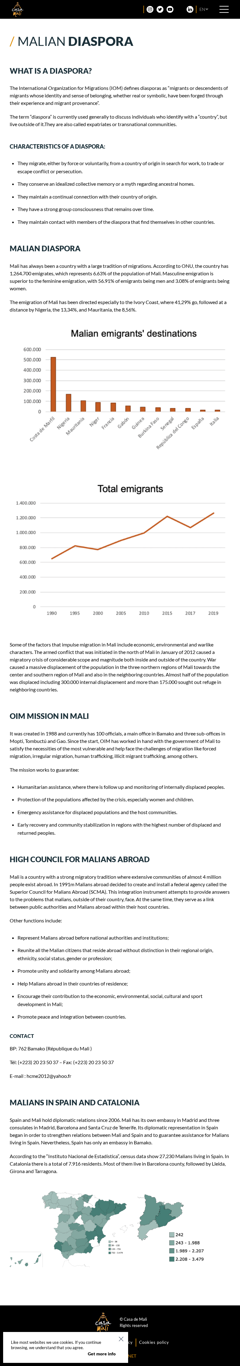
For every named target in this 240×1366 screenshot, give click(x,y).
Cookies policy (154, 1342)
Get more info (102, 1353)
